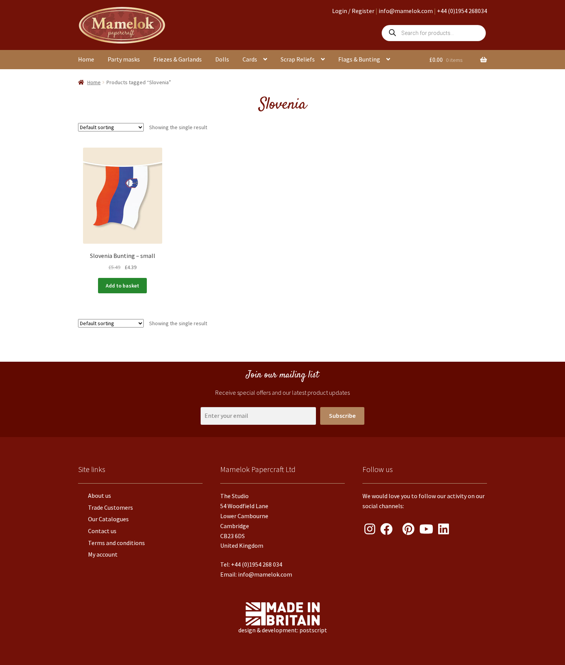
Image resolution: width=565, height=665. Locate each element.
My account (103, 554)
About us (99, 495)
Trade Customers (110, 507)
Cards (250, 59)
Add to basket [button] (122, 285)
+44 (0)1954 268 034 (256, 564)
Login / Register (353, 11)
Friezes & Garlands (177, 59)
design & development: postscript (282, 630)
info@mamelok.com (406, 11)
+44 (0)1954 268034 (462, 11)
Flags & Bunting (359, 59)
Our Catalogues (108, 519)
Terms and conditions (116, 543)
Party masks (124, 59)
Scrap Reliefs (298, 59)
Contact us (102, 531)
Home (86, 59)
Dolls (222, 59)
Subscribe (342, 415)
